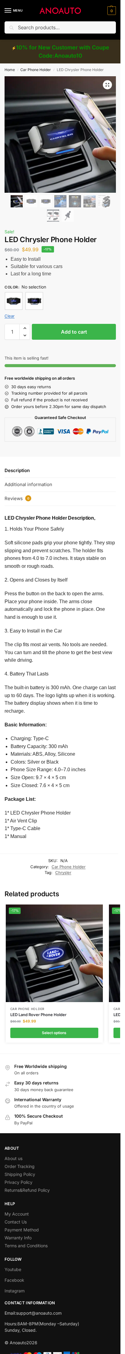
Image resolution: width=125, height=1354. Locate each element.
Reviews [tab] (17, 498)
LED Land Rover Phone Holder (38, 1014)
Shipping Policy (20, 1174)
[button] (111, 10)
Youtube (13, 1269)
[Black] (14, 301)
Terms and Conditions (26, 1245)
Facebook (14, 1280)
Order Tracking (20, 1166)
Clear (10, 315)
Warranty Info (18, 1237)
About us (13, 1158)
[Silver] (34, 301)
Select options (54, 1032)
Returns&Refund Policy (27, 1190)
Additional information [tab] (28, 484)
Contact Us (16, 1221)
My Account (17, 1213)
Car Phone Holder (35, 69)
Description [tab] (17, 470)
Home (10, 69)
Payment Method (22, 1229)
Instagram (15, 1290)
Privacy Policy (18, 1182)
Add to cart (74, 332)
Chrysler (63, 872)
